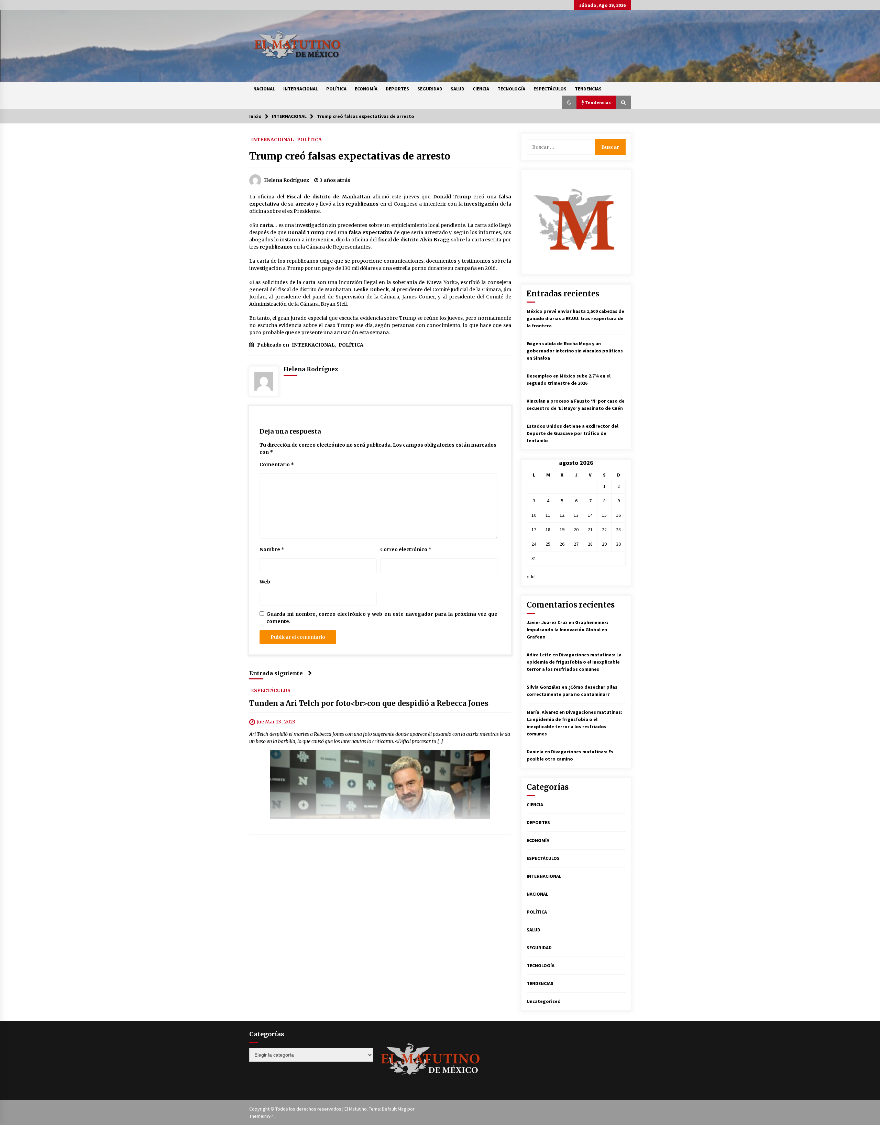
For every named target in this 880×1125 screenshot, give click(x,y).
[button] (569, 102)
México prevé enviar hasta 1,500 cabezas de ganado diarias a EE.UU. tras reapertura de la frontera (575, 318)
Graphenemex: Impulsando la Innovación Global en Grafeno (567, 629)
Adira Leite (539, 655)
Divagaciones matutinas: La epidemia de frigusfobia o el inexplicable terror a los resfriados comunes (574, 662)
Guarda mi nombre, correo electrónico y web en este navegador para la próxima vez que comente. (381, 617)
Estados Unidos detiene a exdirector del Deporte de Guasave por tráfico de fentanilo (572, 433)
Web (265, 582)
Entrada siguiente (276, 673)
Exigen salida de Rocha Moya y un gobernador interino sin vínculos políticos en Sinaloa (575, 350)
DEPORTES (397, 89)
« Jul (531, 577)
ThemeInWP (261, 1116)
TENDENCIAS (588, 89)
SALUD (457, 89)
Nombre (272, 549)
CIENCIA (481, 89)
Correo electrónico (405, 549)
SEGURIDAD (429, 89)
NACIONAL (264, 89)
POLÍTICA (336, 89)
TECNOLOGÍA (511, 89)
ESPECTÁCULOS (550, 89)
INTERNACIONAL (300, 89)
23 (618, 529)
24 (533, 544)
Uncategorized (544, 1001)
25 (548, 544)
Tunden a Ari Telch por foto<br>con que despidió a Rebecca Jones (368, 703)
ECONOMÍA (366, 89)
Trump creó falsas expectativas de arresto (349, 156)
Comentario (277, 464)
